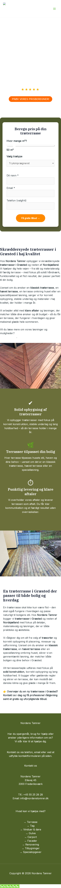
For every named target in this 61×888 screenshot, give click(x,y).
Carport (32, 837)
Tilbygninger (32, 848)
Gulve (32, 833)
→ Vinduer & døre (30, 829)
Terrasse (32, 822)
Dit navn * (13, 175)
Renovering (32, 844)
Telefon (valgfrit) (16, 200)
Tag (32, 825)
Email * (11, 188)
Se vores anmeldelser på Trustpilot (30, 94)
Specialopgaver (32, 852)
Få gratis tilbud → (30, 218)
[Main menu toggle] (54, 8)
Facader (32, 840)
